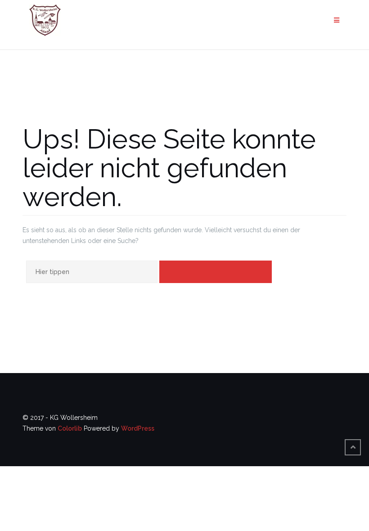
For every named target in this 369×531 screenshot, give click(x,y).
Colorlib (70, 428)
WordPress (137, 428)
